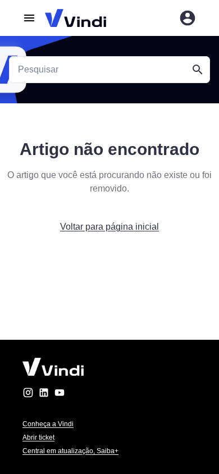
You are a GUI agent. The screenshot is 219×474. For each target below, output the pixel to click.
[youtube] (59, 394)
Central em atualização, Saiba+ (70, 451)
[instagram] (28, 394)
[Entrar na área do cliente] (188, 18)
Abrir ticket (38, 437)
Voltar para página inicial (109, 226)
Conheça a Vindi (48, 424)
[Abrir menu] (29, 18)
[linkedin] (43, 394)
